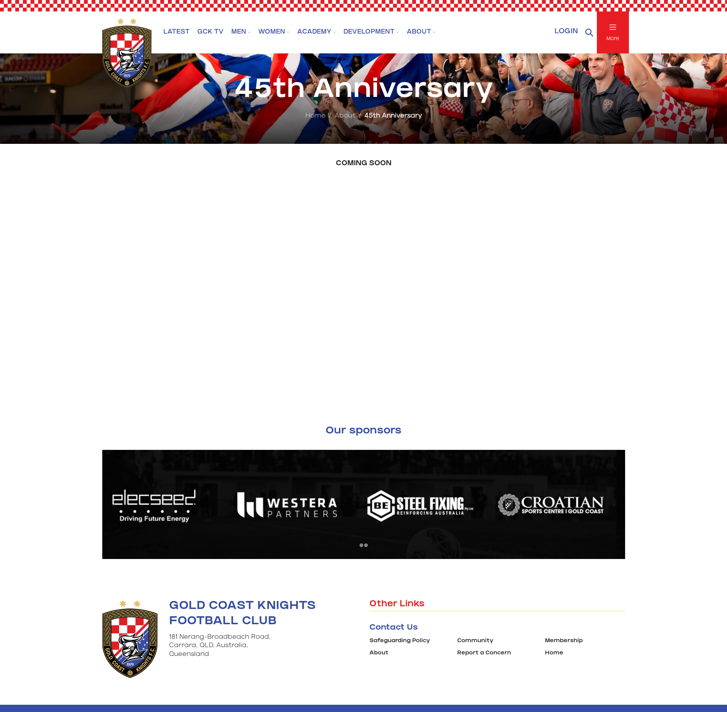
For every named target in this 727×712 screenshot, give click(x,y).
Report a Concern (484, 653)
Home (315, 116)
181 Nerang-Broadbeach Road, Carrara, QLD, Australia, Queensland (220, 646)
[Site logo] (127, 51)
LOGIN (566, 31)
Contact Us (393, 628)
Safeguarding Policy (399, 641)
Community (475, 641)
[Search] (589, 32)
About (345, 116)
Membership (564, 641)
